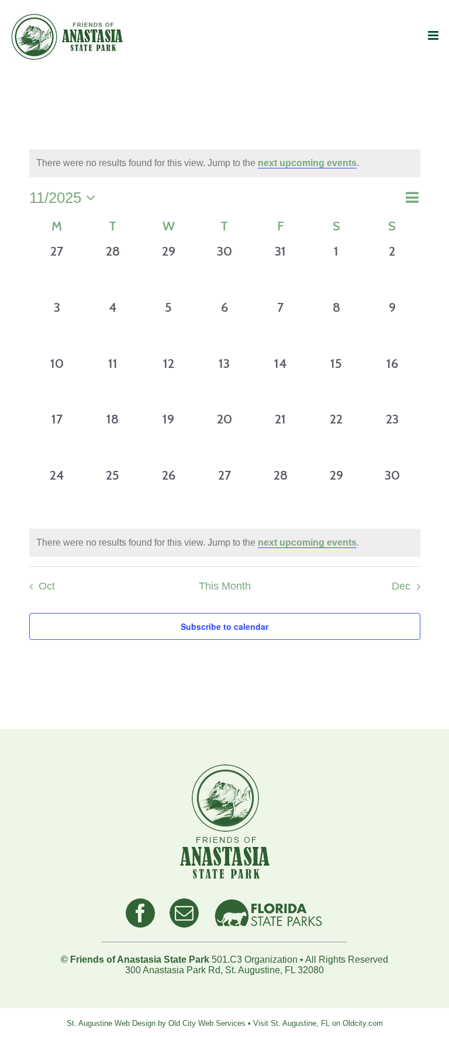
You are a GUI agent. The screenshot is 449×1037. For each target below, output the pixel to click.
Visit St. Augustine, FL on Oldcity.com (318, 1023)
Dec (401, 586)
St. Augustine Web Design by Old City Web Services (156, 1023)
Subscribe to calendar (224, 626)
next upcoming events (307, 163)
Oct (47, 586)
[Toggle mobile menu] (434, 35)
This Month (225, 586)
